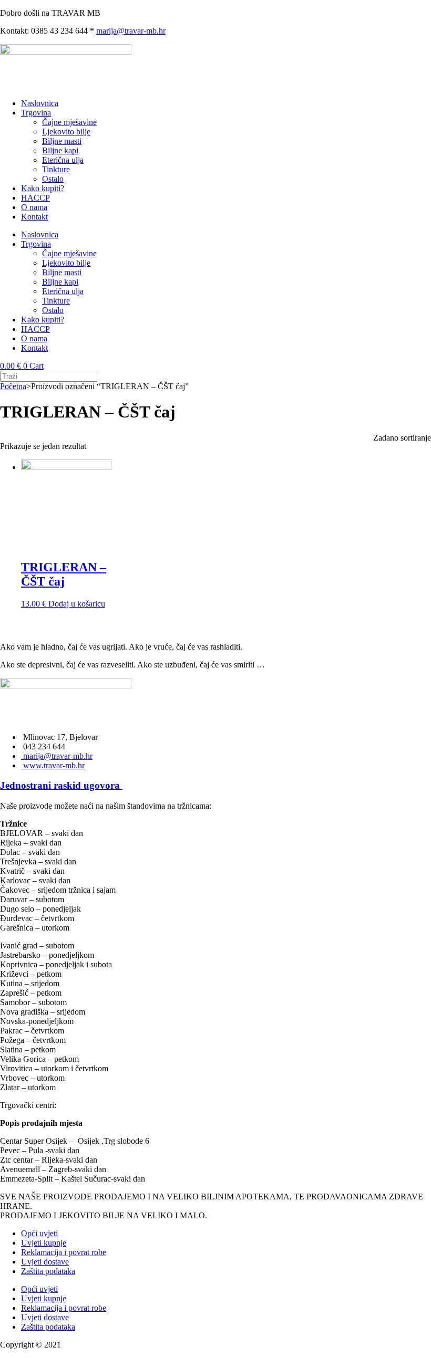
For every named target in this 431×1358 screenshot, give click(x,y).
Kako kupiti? (42, 188)
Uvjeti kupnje (43, 1242)
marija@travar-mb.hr (131, 30)
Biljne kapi (60, 150)
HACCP (35, 197)
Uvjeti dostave (45, 1261)
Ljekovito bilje (66, 131)
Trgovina (36, 112)
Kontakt (34, 216)
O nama (34, 207)
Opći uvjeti (39, 1233)
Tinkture (56, 169)
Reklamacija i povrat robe (63, 1252)
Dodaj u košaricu (76, 603)
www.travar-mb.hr (53, 765)
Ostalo (53, 178)
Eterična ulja (63, 159)
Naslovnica (39, 103)
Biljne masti (61, 141)
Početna (13, 386)
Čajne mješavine (69, 122)
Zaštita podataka (48, 1271)
